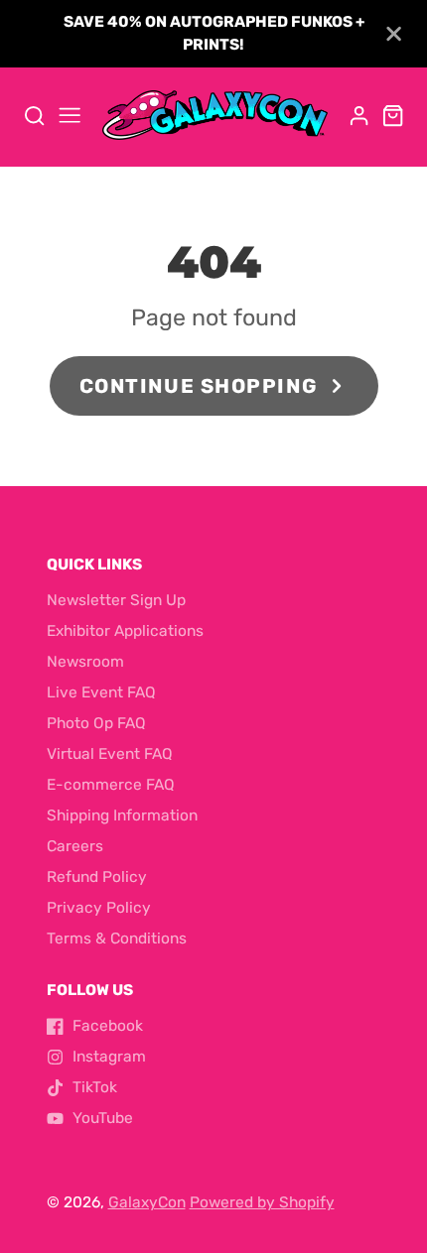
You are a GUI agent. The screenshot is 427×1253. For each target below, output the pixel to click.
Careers (75, 846)
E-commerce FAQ (111, 785)
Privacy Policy (99, 908)
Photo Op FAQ (96, 723)
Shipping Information (122, 815)
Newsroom (85, 662)
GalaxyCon (147, 1202)
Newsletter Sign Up (116, 600)
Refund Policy (97, 877)
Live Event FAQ (101, 692)
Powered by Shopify (262, 1202)
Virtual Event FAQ (110, 754)
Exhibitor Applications (125, 631)
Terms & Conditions (117, 938)
